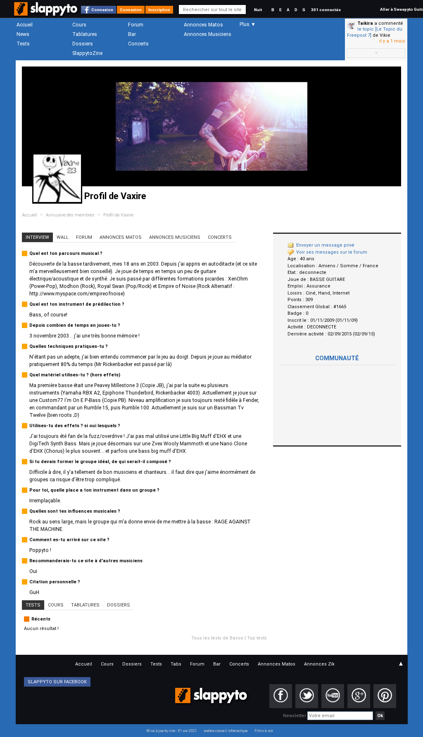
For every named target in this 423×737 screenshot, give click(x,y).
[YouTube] (332, 696)
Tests (23, 44)
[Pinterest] (384, 696)
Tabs (176, 664)
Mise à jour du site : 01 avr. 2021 (171, 731)
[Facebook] (280, 696)
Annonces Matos (203, 25)
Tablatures (84, 34)
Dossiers (82, 44)
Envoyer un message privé (325, 245)
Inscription (159, 9)
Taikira (365, 23)
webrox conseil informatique (226, 731)
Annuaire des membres (70, 215)
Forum (135, 25)
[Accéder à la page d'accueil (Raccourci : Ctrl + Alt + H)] (46, 13)
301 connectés (326, 9)
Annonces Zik (319, 664)
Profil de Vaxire (118, 215)
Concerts (138, 44)
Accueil (25, 25)
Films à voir (263, 731)
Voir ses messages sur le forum (331, 252)
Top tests (257, 638)
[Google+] (358, 696)
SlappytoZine (87, 53)
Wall (63, 237)
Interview (37, 237)
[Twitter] (306, 696)
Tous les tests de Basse (217, 638)
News (23, 34)
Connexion (102, 9)
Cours (79, 25)
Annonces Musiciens (207, 34)
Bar (132, 34)
